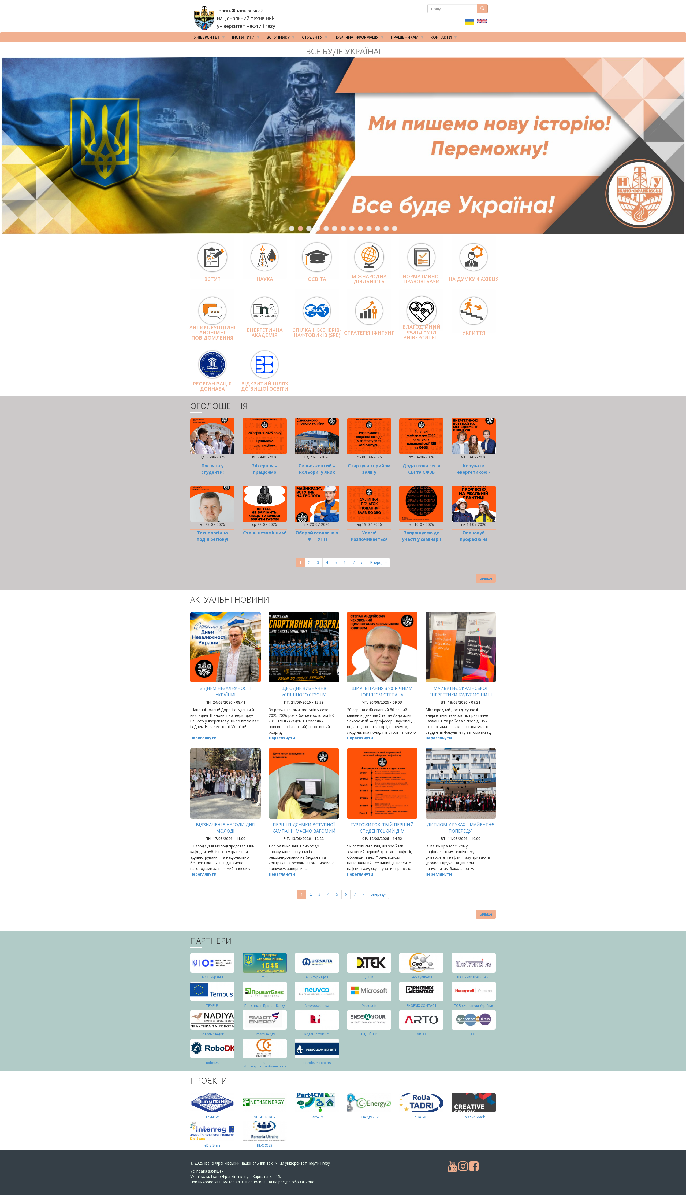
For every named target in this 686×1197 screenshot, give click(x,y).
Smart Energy (265, 1034)
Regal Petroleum (317, 1034)
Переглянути (203, 737)
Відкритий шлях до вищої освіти (264, 386)
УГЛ (265, 977)
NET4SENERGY (264, 1117)
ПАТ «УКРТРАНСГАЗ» (473, 977)
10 (369, 228)
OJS (473, 1034)
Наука (264, 279)
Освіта (317, 279)
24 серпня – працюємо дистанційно (264, 472)
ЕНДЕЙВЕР (369, 1034)
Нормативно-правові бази (421, 279)
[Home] (204, 18)
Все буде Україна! (343, 51)
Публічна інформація (355, 38)
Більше (486, 578)
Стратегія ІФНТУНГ (369, 332)
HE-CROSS (264, 1145)
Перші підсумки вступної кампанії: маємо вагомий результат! (303, 831)
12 (386, 228)
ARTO (421, 1034)
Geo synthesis (422, 977)
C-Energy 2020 (369, 1117)
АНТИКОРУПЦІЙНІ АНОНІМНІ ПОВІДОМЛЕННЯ (212, 332)
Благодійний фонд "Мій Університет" (421, 332)
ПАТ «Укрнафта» (317, 977)
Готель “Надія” (212, 1034)
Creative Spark (474, 1117)
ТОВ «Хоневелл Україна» (474, 1005)
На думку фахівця (474, 279)
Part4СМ (317, 1117)
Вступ (212, 279)
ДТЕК (369, 977)
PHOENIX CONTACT (422, 1005)
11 (377, 228)
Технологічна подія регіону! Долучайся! (212, 539)
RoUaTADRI (421, 1117)
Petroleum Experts (317, 1062)
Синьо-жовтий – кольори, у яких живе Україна (317, 472)
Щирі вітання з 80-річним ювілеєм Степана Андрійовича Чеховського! (382, 694)
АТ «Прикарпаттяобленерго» (265, 1064)
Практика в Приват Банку (264, 1005)
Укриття (473, 332)
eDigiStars (212, 1145)
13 (394, 228)
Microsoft (369, 1005)
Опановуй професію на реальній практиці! (473, 539)
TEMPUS (212, 1005)
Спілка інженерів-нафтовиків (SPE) (316, 333)
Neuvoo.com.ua (317, 1005)
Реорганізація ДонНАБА (212, 386)
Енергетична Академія (265, 333)
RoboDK (212, 1062)
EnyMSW (212, 1117)
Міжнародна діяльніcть (369, 279)
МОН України (212, 977)
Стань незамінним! (264, 533)
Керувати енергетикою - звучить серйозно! (474, 472)
